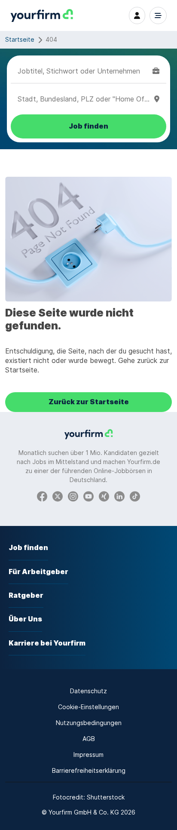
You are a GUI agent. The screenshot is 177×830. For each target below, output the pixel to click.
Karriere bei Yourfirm (47, 643)
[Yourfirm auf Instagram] (73, 496)
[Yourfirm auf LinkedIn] (119, 496)
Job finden (28, 548)
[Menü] (158, 15)
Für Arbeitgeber (38, 572)
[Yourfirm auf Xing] (104, 496)
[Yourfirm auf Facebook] (42, 496)
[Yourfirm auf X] (57, 496)
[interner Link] (41, 15)
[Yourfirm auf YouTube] (88, 496)
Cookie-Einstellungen (88, 706)
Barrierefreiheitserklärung (88, 770)
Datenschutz (88, 691)
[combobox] (83, 71)
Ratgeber (26, 595)
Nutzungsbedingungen (89, 722)
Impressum (88, 754)
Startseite (19, 39)
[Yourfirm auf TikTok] (135, 496)
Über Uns (25, 619)
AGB (88, 738)
